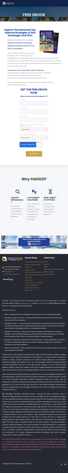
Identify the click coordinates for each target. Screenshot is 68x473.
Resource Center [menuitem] (49, 272)
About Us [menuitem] (46, 264)
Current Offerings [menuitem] (49, 274)
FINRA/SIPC (42, 303)
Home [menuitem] (46, 261)
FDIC (13, 384)
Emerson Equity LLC (25, 303)
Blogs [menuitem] (45, 267)
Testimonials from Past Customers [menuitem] (54, 269)
